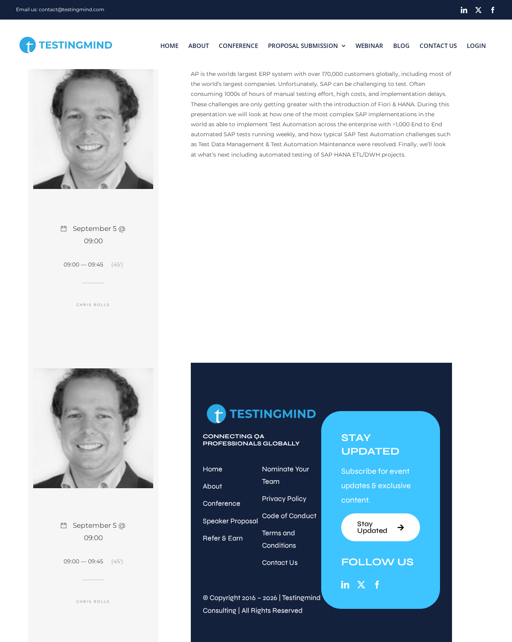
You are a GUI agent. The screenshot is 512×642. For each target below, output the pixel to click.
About (212, 486)
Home (212, 469)
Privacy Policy (284, 498)
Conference (221, 503)
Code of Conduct (289, 515)
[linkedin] (345, 585)
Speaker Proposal (230, 521)
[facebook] (377, 585)
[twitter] (361, 585)
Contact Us (280, 562)
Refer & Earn (223, 538)
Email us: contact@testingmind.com (60, 9)
